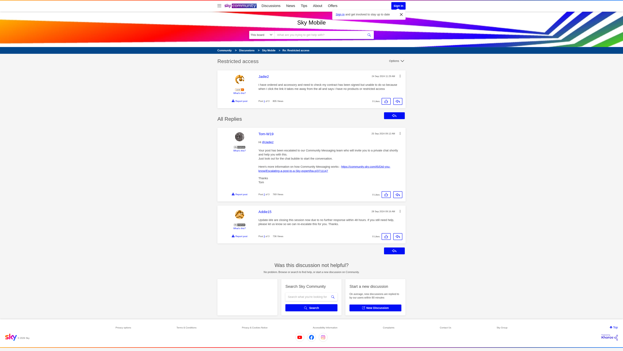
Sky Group (502, 327)
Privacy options (123, 327)
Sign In (398, 5)
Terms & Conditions (186, 327)
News (290, 6)
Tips (304, 6)
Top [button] (615, 327)
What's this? (239, 93)
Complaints (388, 327)
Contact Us (445, 327)
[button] (400, 76)
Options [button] (394, 61)
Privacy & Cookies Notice (255, 327)
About (317, 6)
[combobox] (319, 35)
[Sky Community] (241, 5)
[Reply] (397, 101)
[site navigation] (219, 6)
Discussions (271, 6)
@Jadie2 (268, 142)
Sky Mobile (311, 22)
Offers (332, 6)
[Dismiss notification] (401, 14)
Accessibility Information (325, 327)
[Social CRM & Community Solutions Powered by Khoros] (610, 337)
